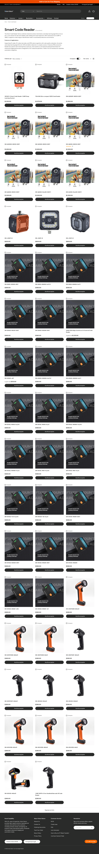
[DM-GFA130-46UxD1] (19, 777)
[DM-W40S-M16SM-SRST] (19, 268)
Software (49, 18)
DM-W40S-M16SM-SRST (11, 284)
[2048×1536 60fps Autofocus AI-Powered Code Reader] (80, 314)
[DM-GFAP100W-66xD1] (49, 639)
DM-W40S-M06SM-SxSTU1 (43, 284)
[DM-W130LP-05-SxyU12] (19, 500)
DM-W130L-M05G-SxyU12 (12, 424)
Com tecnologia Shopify (19, 848)
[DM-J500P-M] (19, 222)
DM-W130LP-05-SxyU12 (11, 516)
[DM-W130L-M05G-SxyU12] (19, 408)
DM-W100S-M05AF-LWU (12, 609)
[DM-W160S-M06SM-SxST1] (80, 362)
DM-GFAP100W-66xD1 (41, 655)
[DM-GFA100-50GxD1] (80, 685)
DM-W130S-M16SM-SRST (42, 563)
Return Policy (37, 833)
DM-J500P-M (8, 238)
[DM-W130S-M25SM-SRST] (19, 546)
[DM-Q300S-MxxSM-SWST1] (80, 176)
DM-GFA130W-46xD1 (72, 747)
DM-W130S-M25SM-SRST (12, 563)
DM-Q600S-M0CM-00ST (73, 144)
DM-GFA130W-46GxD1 (41, 747)
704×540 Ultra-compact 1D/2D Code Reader (47, 96)
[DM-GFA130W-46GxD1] (49, 731)
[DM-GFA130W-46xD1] (80, 731)
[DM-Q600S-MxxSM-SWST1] (49, 176)
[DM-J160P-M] (49, 222)
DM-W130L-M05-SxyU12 (42, 470)
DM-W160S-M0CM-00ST (12, 330)
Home (6, 18)
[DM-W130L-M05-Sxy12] (80, 454)
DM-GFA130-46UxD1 (10, 793)
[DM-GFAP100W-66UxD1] (80, 592)
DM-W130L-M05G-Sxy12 (42, 424)
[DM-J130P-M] (80, 222)
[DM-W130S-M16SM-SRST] (49, 546)
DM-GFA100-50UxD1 (41, 701)
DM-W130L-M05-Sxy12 (72, 470)
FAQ (63, 4)
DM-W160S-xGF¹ (9, 378)
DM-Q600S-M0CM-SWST (12, 192)
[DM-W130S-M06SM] (80, 546)
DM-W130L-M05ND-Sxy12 (12, 470)
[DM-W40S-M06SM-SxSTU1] (49, 268)
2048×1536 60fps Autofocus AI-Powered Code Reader (79, 331)
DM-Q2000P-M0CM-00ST (73, 96)
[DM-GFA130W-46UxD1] (19, 731)
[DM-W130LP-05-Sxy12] (49, 500)
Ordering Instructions (39, 827)
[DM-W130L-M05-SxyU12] (49, 454)
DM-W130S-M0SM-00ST (73, 516)
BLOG (52, 821)
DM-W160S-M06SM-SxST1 (73, 378)
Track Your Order (38, 830)
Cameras (12, 18)
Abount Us (37, 821)
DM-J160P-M (39, 238)
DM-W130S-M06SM (71, 563)
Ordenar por (8, 58)
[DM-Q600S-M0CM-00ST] (80, 128)
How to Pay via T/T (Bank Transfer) (60, 833)
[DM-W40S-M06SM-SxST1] (80, 268)
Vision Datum (10, 848)
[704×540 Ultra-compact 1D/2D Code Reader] (49, 80)
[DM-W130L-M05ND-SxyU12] (80, 408)
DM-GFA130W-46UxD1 (11, 747)
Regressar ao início (49, 810)
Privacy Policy (37, 836)
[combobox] (50, 11)
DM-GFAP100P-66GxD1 (11, 701)
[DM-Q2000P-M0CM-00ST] (80, 80)
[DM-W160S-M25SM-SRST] (49, 314)
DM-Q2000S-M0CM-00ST (12, 144)
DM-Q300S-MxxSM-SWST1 (74, 192)
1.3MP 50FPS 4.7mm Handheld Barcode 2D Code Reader (48, 794)
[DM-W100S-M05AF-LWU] (19, 592)
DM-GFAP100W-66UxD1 (72, 609)
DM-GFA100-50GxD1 (72, 701)
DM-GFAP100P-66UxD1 (72, 655)
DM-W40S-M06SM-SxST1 (73, 284)
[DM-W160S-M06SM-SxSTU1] (49, 362)
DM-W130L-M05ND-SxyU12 (74, 424)
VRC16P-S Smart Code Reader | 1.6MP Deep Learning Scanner (17, 97)
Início (6, 21)
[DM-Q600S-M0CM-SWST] (19, 176)
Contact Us (37, 824)
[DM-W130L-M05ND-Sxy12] (19, 454)
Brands (59, 4)
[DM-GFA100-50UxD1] (49, 685)
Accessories (39, 18)
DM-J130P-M (69, 238)
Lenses (20, 18)
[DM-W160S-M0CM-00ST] (19, 314)
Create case (54, 824)
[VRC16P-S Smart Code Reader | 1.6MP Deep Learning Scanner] (19, 80)
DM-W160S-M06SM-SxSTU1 (43, 378)
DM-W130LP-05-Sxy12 (41, 516)
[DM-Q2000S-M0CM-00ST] (19, 128)
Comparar (73, 58)
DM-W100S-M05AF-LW (42, 609)
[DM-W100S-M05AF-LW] (49, 592)
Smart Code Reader (12, 21)
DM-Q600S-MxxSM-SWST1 (43, 192)
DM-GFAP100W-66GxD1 (11, 655)
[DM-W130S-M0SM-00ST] (80, 500)
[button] (93, 11)
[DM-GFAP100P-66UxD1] (80, 639)
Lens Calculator (55, 830)
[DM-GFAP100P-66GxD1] (19, 685)
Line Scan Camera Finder (57, 836)
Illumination (29, 18)
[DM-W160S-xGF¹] (19, 362)
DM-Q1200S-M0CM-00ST (42, 144)
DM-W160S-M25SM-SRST (42, 330)
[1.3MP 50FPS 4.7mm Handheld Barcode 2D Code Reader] (49, 777)
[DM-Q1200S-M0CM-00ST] (49, 128)
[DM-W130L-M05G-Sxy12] (49, 408)
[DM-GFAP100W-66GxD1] (19, 639)
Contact (56, 18)
